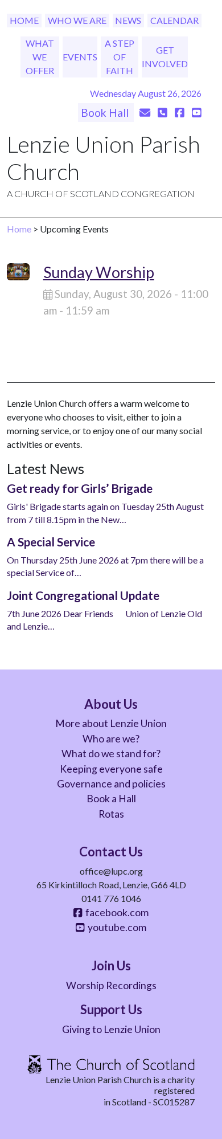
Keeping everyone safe (111, 769)
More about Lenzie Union (111, 723)
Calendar (174, 20)
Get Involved (165, 56)
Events (80, 56)
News (128, 20)
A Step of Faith (119, 57)
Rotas (111, 814)
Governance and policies (111, 784)
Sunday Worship (98, 272)
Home (24, 20)
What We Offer (40, 57)
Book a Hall (111, 799)
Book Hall (106, 112)
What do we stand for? (111, 754)
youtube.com (115, 927)
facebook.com (115, 912)
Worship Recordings (111, 985)
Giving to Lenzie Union (111, 1029)
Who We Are (77, 20)
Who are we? (111, 739)
